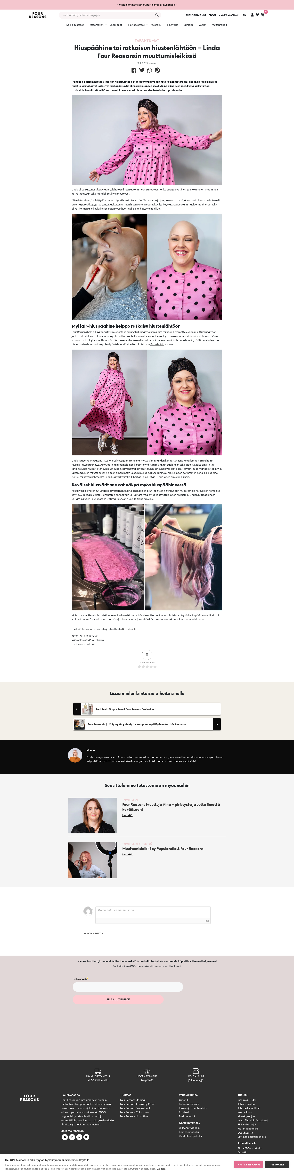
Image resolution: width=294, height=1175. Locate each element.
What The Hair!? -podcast (253, 1120)
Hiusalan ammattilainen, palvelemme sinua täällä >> (147, 4)
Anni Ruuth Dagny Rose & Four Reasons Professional (126, 709)
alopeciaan (102, 189)
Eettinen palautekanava (252, 1136)
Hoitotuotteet (136, 24)
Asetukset (277, 1164)
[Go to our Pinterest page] (79, 1137)
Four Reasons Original (132, 1100)
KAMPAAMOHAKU (229, 15)
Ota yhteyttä (245, 1132)
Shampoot (116, 24)
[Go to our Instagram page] (72, 1137)
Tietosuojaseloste (189, 1104)
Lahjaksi (188, 24)
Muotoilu (156, 24)
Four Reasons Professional (135, 1108)
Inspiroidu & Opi (247, 1100)
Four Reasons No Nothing (134, 1116)
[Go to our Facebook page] (64, 1137)
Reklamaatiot (187, 1116)
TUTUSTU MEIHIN (196, 15)
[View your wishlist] (257, 15)
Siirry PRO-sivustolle (249, 1148)
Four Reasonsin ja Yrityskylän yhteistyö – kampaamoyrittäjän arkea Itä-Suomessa (137, 724)
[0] (262, 14)
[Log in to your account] (252, 14)
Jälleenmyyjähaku (189, 1128)
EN (244, 15)
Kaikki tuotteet (75, 24)
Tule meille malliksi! (249, 1108)
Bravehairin (157, 344)
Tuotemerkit (96, 24)
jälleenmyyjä (195, 1080)
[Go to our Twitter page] (86, 1137)
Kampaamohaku (189, 1132)
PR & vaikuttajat (247, 1124)
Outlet (202, 24)
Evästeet (184, 1112)
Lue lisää (161, 1169)
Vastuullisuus (245, 1112)
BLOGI (212, 15)
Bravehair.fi (129, 629)
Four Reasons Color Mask (134, 1112)
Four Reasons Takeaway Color (137, 1104)
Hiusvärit (172, 24)
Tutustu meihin (246, 1104)
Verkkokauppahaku (190, 1136)
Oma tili (184, 1100)
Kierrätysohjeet (247, 1116)
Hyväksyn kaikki (249, 1164)
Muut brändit (219, 24)
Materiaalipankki (248, 1128)
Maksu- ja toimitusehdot (193, 1108)
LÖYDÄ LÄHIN (196, 1076)
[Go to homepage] (37, 15)
